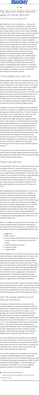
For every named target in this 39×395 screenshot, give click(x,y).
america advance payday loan (12, 372)
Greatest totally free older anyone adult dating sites (20, 380)
